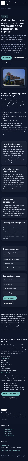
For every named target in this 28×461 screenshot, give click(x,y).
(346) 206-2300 (5, 358)
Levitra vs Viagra (8, 293)
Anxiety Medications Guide (11, 259)
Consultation (6, 63)
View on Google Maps (9, 398)
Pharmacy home (8, 429)
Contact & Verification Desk (11, 393)
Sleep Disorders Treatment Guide (13, 268)
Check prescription (19, 57)
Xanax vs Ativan (8, 284)
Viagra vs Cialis (8, 280)
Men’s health (7, 431)
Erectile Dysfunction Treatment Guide (12, 254)
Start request (6, 57)
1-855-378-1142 (5, 373)
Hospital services (9, 435)
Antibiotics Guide (8, 263)
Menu (24, 3)
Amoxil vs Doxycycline (10, 288)
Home (2, 8)
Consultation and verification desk (11, 450)
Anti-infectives (8, 433)
